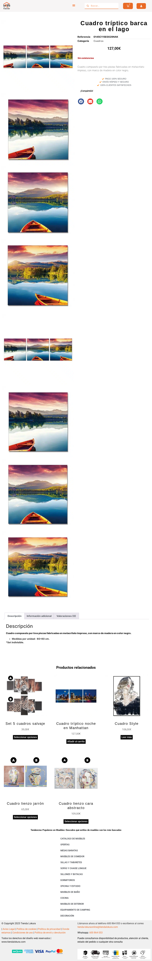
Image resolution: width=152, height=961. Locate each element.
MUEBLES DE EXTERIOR (72, 904)
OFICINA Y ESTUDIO (70, 886)
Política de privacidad (49, 929)
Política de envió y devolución (50, 932)
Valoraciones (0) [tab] (66, 615)
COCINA (64, 898)
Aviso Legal (9, 929)
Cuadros (98, 40)
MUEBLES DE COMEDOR (72, 856)
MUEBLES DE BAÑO (70, 892)
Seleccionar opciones (25, 737)
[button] (81, 101)
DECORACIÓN (67, 915)
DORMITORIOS (67, 880)
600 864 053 (96, 932)
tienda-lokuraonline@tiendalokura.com (97, 927)
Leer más (127, 737)
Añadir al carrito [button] (76, 741)
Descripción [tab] (15, 615)
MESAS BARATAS (69, 850)
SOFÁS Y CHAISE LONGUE (73, 868)
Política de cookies (26, 929)
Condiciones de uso (22, 932)
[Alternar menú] (73, 5)
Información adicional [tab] (39, 615)
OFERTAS (64, 844)
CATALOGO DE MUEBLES (72, 838)
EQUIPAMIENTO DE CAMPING (75, 910)
